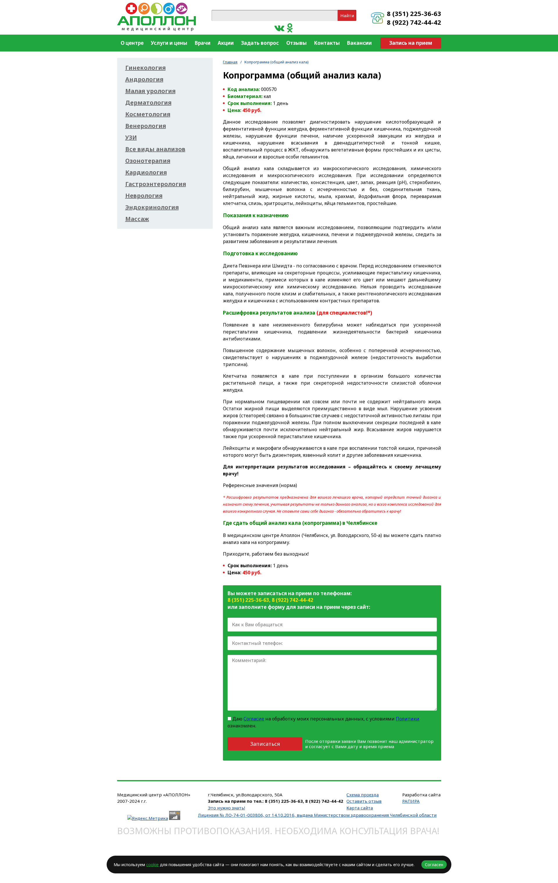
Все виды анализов (155, 149)
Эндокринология (152, 207)
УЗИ (131, 137)
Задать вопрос (260, 43)
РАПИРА (411, 801)
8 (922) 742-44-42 (414, 22)
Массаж (137, 219)
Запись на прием (410, 43)
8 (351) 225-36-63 (414, 13)
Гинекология (145, 68)
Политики (407, 719)
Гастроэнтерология (155, 184)
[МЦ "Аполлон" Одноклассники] (290, 27)
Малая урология (150, 91)
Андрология (144, 79)
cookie (152, 864)
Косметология (147, 114)
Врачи (202, 43)
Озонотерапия (147, 161)
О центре (132, 43)
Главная (230, 62)
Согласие (254, 719)
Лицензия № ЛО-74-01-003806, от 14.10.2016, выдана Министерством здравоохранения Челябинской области (317, 815)
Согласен (434, 864)
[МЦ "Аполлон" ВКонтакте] (279, 27)
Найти (347, 15)
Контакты (327, 43)
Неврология (143, 196)
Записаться (265, 743)
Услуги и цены (169, 43)
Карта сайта (359, 808)
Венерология (145, 126)
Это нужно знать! (226, 808)
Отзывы (296, 43)
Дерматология (148, 103)
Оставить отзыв (364, 801)
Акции (226, 43)
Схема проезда (362, 795)
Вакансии (359, 43)
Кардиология (146, 172)
